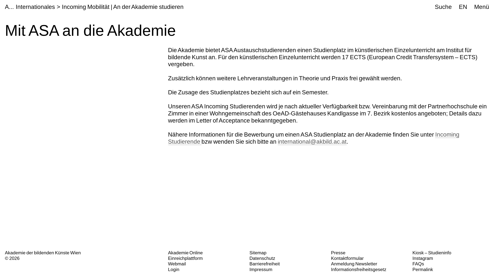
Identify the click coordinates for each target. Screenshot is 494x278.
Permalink (422, 269)
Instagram (422, 258)
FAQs (418, 263)
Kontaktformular (347, 258)
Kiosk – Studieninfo (431, 252)
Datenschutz (262, 258)
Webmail (177, 263)
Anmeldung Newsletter (354, 263)
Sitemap (257, 252)
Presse (338, 252)
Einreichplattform (185, 258)
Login (173, 269)
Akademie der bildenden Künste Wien (43, 252)
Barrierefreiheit (264, 263)
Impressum (260, 269)
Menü (481, 7)
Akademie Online (185, 252)
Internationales (35, 7)
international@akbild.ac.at (312, 141)
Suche (443, 7)
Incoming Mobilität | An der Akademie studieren (123, 7)
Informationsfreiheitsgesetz (358, 269)
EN (463, 7)
